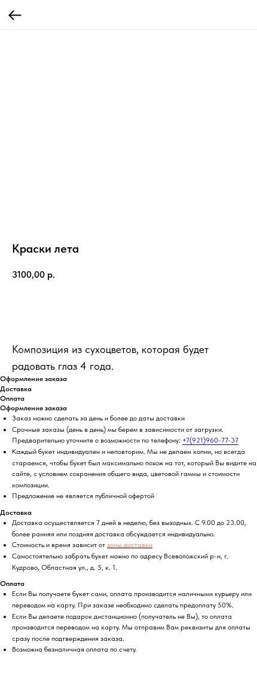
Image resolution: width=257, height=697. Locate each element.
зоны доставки (129, 545)
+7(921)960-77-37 (210, 440)
